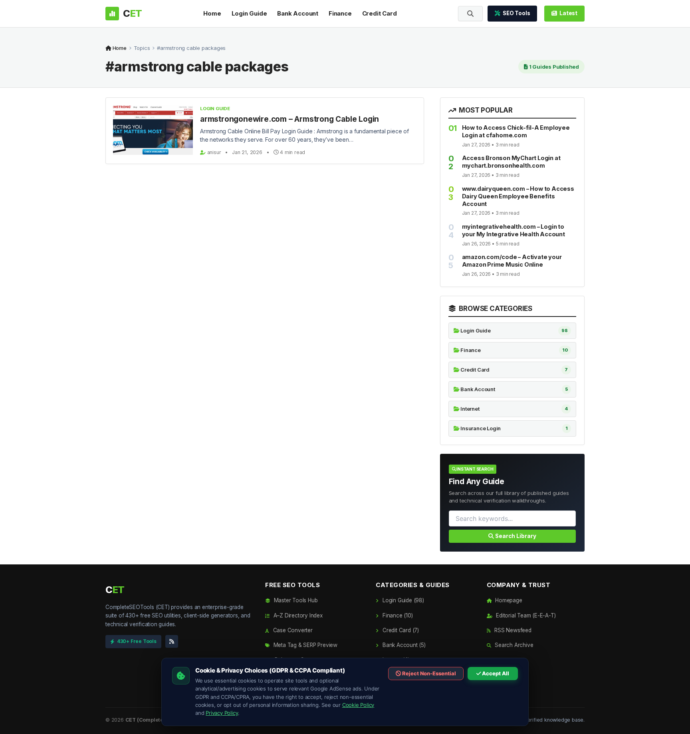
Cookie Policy (358, 705)
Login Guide (249, 13)
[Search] (470, 13)
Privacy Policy (222, 713)
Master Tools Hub (294, 600)
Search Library (515, 536)
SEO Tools (516, 13)
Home (212, 13)
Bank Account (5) (403, 645)
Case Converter (292, 630)
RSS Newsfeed (512, 630)
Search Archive (513, 645)
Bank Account (297, 13)
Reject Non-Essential (428, 673)
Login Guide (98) (402, 600)
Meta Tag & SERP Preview (304, 645)
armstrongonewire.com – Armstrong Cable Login (289, 119)
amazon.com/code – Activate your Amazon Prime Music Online (512, 260)
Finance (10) (396, 615)
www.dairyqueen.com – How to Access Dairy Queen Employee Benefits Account (518, 196)
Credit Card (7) (400, 630)
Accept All (495, 673)
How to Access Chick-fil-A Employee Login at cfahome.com (516, 131)
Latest (568, 13)
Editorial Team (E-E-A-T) (524, 615)
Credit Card (379, 13)
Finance (340, 13)
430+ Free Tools (137, 641)
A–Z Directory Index (297, 615)
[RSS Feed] (171, 641)
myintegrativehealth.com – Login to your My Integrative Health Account (513, 230)
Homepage (508, 600)
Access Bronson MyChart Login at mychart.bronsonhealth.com (511, 161)
